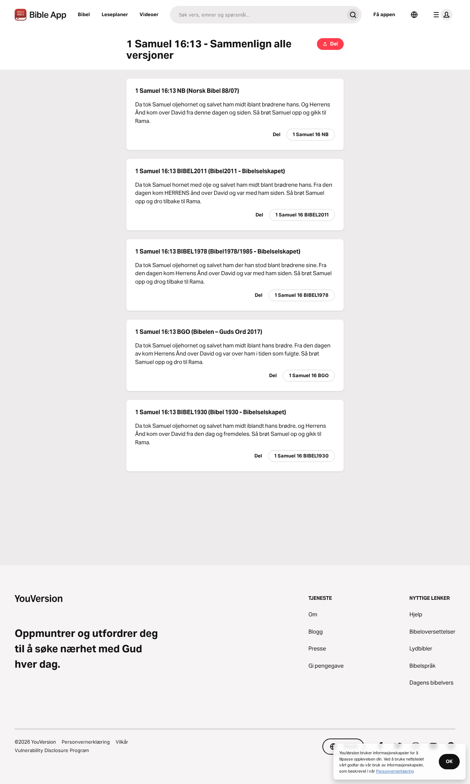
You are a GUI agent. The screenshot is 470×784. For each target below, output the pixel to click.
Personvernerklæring (86, 742)
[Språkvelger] (414, 14)
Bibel (84, 14)
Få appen (384, 14)
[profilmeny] (441, 14)
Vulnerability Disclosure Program (52, 750)
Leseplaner (115, 14)
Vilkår (122, 742)
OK (449, 761)
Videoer (149, 14)
